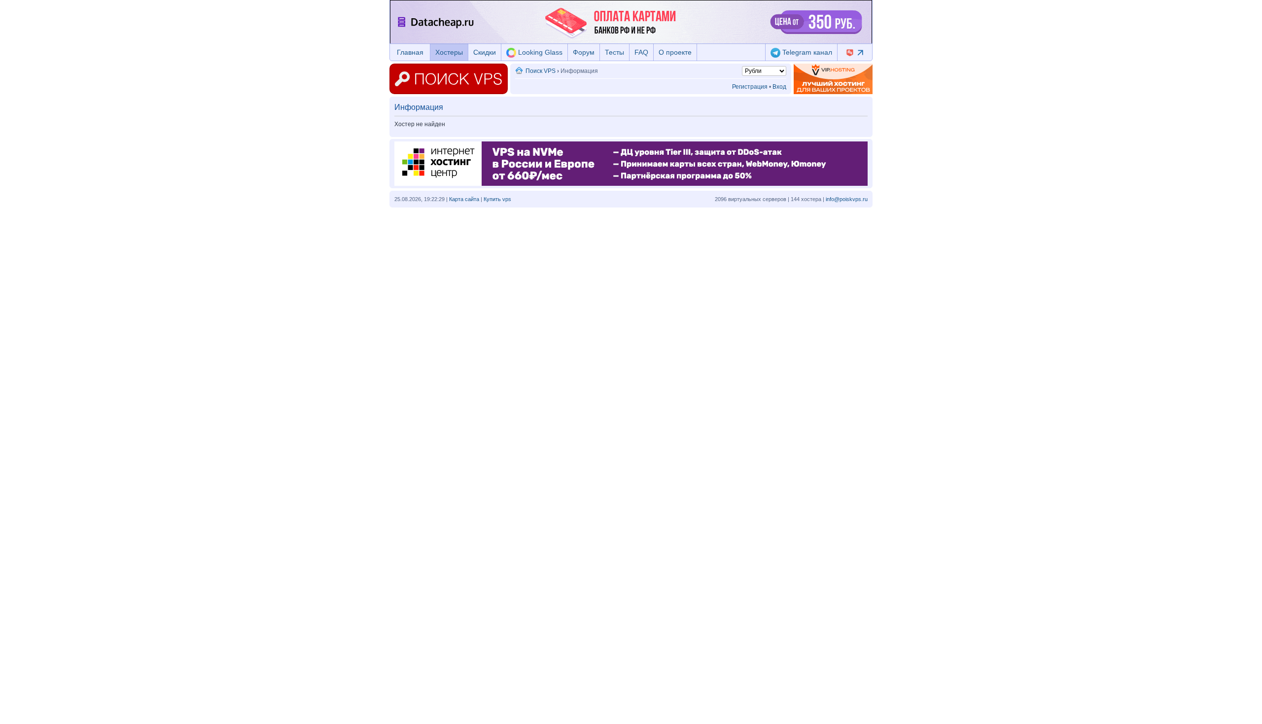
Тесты (614, 52)
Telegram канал (806, 52)
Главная (410, 52)
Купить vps (497, 199)
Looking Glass (539, 52)
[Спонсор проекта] (833, 79)
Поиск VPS (541, 71)
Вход (779, 86)
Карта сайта (464, 199)
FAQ (641, 52)
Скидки (484, 52)
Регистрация (750, 86)
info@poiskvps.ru (847, 199)
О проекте (675, 52)
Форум (584, 52)
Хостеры (449, 52)
